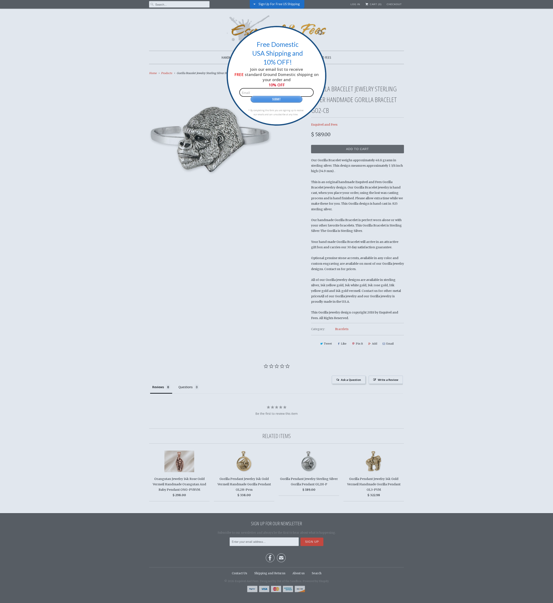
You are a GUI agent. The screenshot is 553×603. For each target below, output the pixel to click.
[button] (320, 32)
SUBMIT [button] (276, 99)
